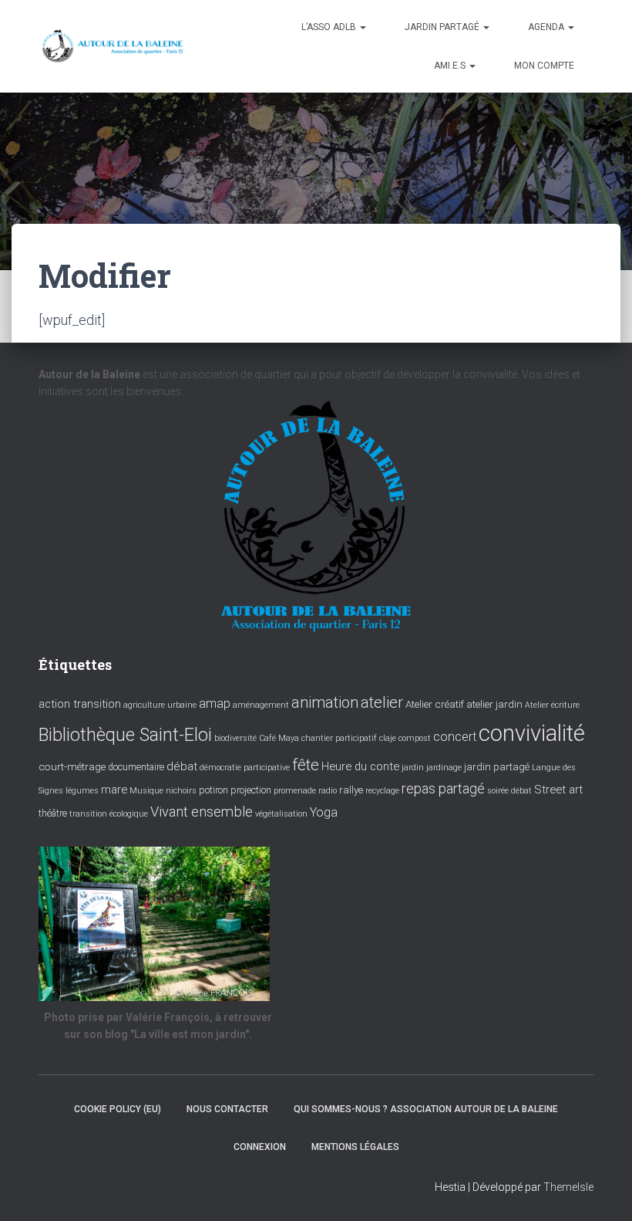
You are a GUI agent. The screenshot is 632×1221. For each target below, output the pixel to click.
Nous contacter (227, 1109)
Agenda (547, 27)
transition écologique (108, 814)
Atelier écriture (552, 705)
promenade (295, 791)
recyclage (382, 791)
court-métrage (72, 766)
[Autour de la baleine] (113, 46)
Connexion (260, 1147)
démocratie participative (245, 768)
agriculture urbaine (160, 705)
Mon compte (544, 65)
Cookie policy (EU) (117, 1109)
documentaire (136, 767)
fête (305, 765)
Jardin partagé (443, 27)
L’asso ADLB (329, 27)
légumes (82, 791)
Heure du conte (360, 766)
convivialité (532, 733)
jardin (413, 768)
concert (454, 736)
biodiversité (235, 738)
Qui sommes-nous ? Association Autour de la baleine (426, 1109)
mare (114, 790)
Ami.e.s (451, 65)
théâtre (53, 813)
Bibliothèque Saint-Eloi (125, 735)
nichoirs (181, 791)
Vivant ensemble (201, 811)
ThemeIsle (568, 1187)
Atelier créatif (434, 704)
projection (250, 790)
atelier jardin (494, 704)
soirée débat (509, 791)
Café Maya (279, 738)
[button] (362, 27)
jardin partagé (496, 766)
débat (181, 766)
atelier (382, 702)
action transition (80, 704)
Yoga (324, 812)
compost (414, 738)
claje (387, 738)
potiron (213, 790)
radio (327, 791)
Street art (558, 790)
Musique (146, 791)
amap (214, 703)
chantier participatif (339, 738)
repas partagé (443, 789)
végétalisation (281, 814)
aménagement (261, 705)
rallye (351, 789)
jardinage (444, 768)
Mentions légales (355, 1147)
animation (324, 702)
